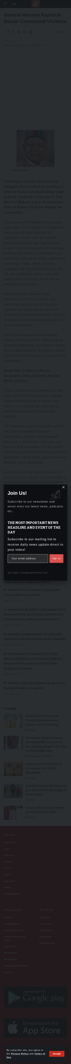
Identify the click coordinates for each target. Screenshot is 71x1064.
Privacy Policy (20, 1054)
